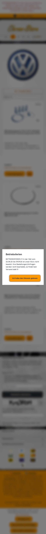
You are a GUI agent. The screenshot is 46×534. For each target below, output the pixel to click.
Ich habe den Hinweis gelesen (25, 278)
